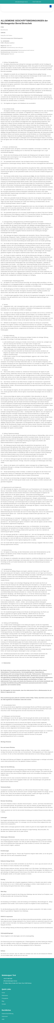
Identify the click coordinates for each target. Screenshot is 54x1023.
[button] (51, 6)
